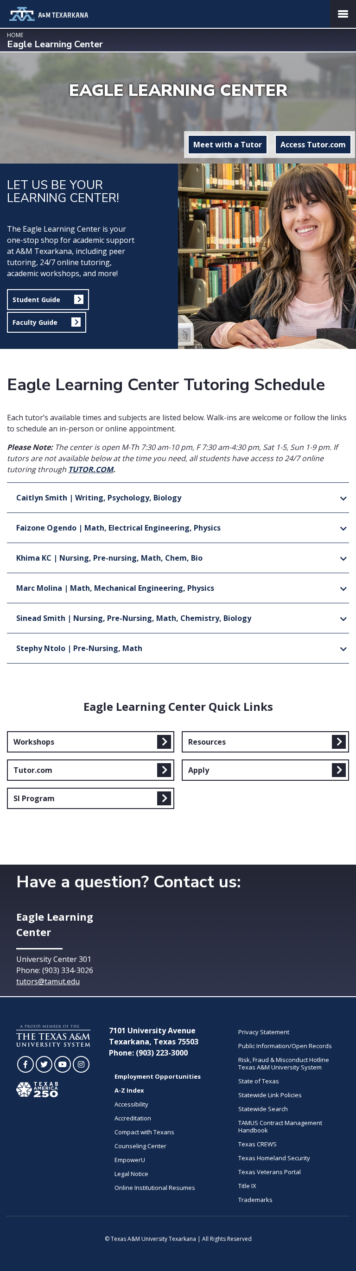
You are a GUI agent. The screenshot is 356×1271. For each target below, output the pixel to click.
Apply (198, 770)
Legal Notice (131, 1174)
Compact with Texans (144, 1132)
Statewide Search (263, 1109)
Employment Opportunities (157, 1076)
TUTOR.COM (90, 469)
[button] (48, 299)
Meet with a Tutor (227, 144)
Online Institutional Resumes (154, 1187)
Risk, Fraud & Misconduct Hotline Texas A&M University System (283, 1063)
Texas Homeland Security (274, 1158)
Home (15, 35)
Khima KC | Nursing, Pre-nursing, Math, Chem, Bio (109, 558)
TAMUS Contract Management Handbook (280, 1126)
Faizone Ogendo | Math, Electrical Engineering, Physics (118, 528)
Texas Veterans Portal (269, 1172)
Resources (207, 742)
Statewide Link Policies (270, 1095)
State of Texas (258, 1081)
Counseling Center (140, 1146)
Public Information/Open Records (285, 1046)
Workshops (33, 742)
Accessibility (131, 1104)
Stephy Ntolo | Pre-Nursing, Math (79, 648)
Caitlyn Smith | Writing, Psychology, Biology (98, 498)
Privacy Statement (263, 1032)
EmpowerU (129, 1160)
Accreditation (132, 1118)
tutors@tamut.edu (48, 981)
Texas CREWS (257, 1144)
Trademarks (255, 1199)
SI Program (34, 798)
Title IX (247, 1186)
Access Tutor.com (313, 144)
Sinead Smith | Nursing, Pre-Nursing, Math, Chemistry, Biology (133, 618)
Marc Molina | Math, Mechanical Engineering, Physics (115, 588)
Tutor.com (32, 770)
